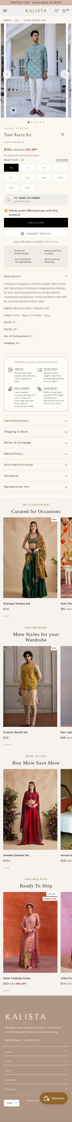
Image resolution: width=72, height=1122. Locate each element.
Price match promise (18, 464)
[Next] (64, 74)
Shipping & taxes (16, 431)
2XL (28, 177)
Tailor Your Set (50, 388)
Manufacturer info (16, 486)
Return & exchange (17, 442)
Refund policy (13, 453)
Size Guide (62, 159)
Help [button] (8, 1070)
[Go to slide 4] (37, 122)
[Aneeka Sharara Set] (30, 809)
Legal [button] (9, 1052)
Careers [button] (10, 1080)
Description (12, 276)
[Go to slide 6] (43, 122)
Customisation (50, 369)
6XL (27, 187)
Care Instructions (16, 420)
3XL (44, 177)
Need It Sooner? (21, 388)
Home (7, 20)
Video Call (19, 369)
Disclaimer (11, 476)
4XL (60, 177)
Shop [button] (8, 1061)
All (17, 20)
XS (11, 167)
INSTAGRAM (13, 1040)
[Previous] (7, 74)
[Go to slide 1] (28, 122)
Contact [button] (10, 1089)
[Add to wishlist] (62, 135)
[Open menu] (9, 10)
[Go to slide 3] (34, 122)
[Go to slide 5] (40, 122)
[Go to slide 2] (31, 122)
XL (11, 177)
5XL (11, 187)
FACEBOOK (31, 1040)
